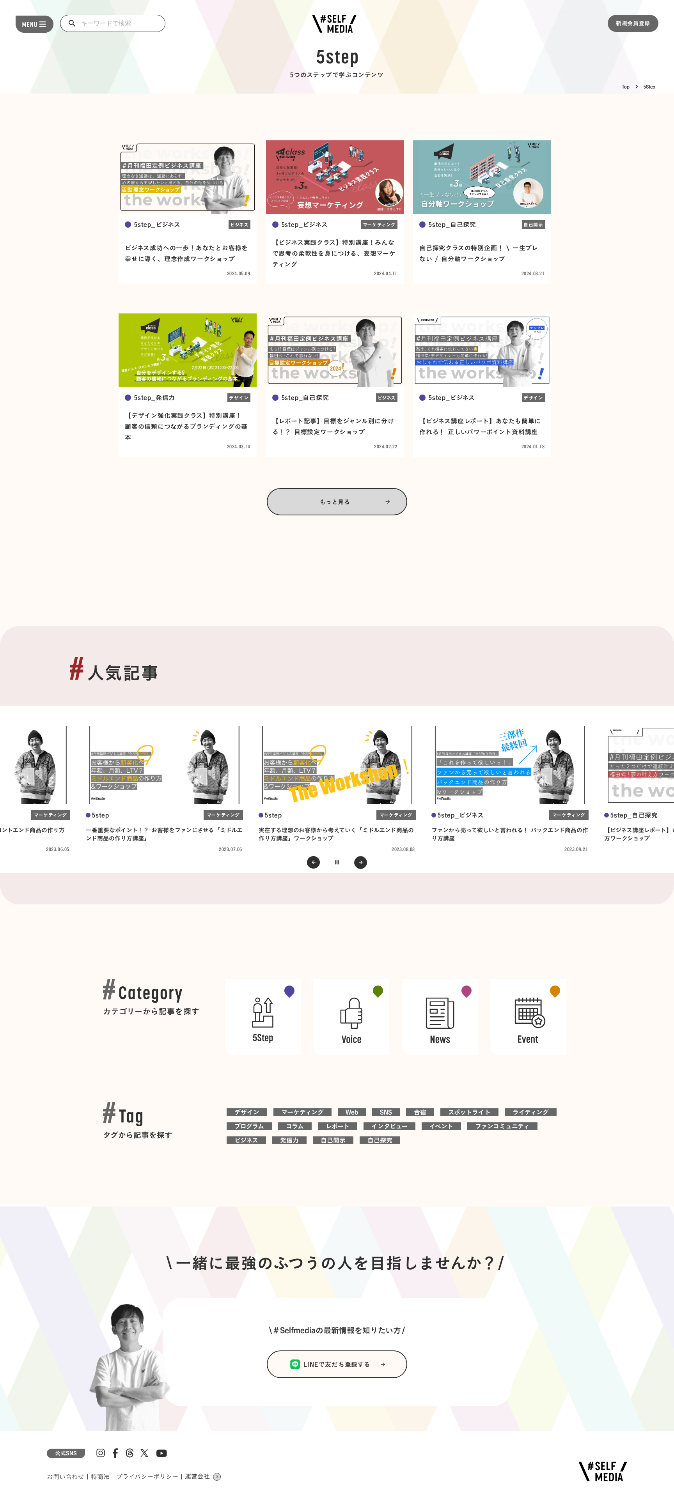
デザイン (238, 397)
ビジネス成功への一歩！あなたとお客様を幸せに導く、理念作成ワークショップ (186, 253)
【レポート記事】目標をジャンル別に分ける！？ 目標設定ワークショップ (333, 426)
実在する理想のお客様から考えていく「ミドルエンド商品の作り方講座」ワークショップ (336, 834)
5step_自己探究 (452, 224)
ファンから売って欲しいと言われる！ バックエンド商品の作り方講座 (509, 834)
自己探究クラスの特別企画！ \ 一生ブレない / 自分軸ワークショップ (478, 253)
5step (100, 815)
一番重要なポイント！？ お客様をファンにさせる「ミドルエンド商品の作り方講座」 (164, 834)
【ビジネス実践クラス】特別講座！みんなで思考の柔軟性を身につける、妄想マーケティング (334, 253)
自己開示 (533, 224)
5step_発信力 (154, 397)
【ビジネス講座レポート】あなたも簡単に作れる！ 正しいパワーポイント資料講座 (480, 426)
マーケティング (379, 224)
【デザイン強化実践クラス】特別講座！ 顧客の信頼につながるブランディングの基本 (186, 426)
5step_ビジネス (157, 224)
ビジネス (239, 224)
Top (626, 86)
